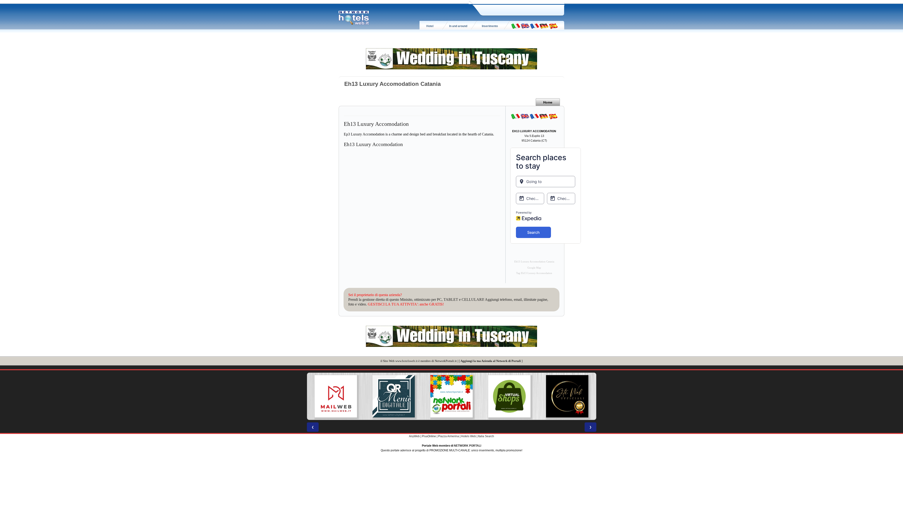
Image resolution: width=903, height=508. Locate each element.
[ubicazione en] (525, 26)
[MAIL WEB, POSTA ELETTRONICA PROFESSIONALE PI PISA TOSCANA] (336, 396)
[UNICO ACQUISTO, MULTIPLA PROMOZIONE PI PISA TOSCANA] (451, 396)
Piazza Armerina (448, 436)
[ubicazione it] (515, 26)
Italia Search (486, 436)
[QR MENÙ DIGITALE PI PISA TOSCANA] (393, 396)
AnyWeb (414, 436)
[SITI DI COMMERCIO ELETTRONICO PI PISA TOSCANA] (509, 396)
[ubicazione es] (553, 26)
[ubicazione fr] (534, 26)
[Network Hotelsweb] (354, 18)
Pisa (425, 436)
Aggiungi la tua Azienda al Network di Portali (490, 361)
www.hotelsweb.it (406, 361)
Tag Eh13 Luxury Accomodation (534, 273)
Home (547, 102)
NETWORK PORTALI (467, 445)
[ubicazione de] (544, 26)
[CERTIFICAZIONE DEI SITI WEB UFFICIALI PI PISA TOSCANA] (567, 396)
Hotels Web (468, 436)
